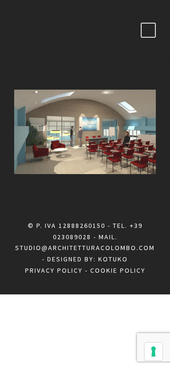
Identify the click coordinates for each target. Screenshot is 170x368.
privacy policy (54, 270)
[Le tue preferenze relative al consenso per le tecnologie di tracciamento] (153, 351)
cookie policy (117, 270)
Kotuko (113, 259)
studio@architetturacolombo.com (85, 247)
